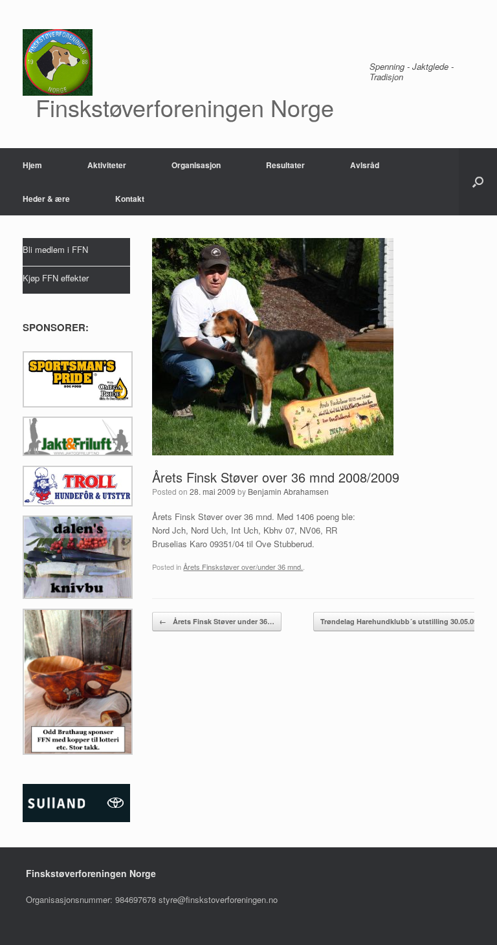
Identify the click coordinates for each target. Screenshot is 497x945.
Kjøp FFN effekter (56, 278)
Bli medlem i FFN (55, 249)
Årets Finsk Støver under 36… (216, 621)
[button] (478, 181)
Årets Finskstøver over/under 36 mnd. (243, 566)
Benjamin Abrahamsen (288, 491)
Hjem (32, 165)
